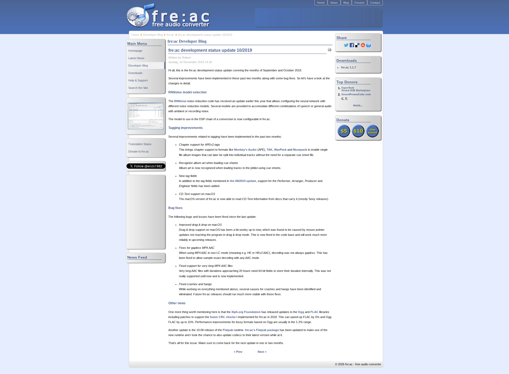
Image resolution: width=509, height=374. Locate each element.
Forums (359, 2)
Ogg (301, 312)
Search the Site (138, 87)
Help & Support (138, 80)
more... (358, 105)
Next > (262, 351)
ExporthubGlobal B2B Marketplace (355, 89)
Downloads (135, 73)
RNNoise (180, 101)
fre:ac (170, 34)
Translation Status (140, 144)
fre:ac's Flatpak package (262, 330)
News (334, 2)
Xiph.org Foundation (246, 312)
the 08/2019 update (243, 180)
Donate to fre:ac (138, 151)
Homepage (135, 50)
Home (321, 2)
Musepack (300, 149)
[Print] (329, 50)
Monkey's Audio (245, 149)
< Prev (238, 351)
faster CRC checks (223, 317)
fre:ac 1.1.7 (348, 67)
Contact (375, 2)
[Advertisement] (318, 17)
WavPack (280, 149)
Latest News (136, 58)
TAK (270, 149)
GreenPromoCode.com (356, 94)
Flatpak (228, 330)
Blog (346, 2)
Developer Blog (153, 34)
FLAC (314, 312)
